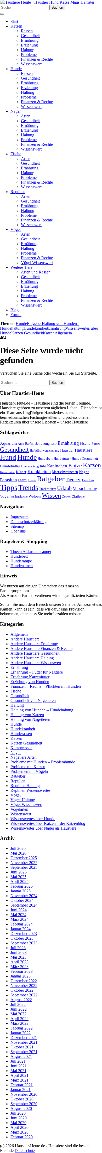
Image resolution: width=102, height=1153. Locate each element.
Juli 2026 (18, 848)
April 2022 (19, 1018)
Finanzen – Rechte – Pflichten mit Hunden (45, 686)
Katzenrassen (21, 748)
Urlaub (64, 488)
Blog (14, 310)
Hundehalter (10, 466)
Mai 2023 (18, 957)
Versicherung (85, 488)
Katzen (16, 26)
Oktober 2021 (21, 1047)
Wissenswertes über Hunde (32, 818)
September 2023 (23, 943)
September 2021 (23, 1051)
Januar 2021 (20, 1089)
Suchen (57, 7)
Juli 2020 (18, 1113)
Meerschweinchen (65, 472)
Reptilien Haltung (25, 785)
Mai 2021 (18, 1070)
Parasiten (8, 479)
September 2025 (23, 867)
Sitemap (17, 526)
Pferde (32, 480)
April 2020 (19, 1127)
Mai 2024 (18, 914)
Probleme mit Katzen (27, 766)
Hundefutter (62, 459)
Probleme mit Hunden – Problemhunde (42, 762)
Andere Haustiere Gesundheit (34, 653)
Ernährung (29, 40)
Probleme (29, 54)
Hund (8, 457)
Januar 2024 (20, 929)
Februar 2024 (21, 924)
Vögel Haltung (22, 800)
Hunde (16, 68)
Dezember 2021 (23, 1037)
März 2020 (19, 1132)
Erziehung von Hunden (29, 681)
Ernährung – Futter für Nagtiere (36, 672)
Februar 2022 (21, 1028)
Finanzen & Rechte (37, 59)
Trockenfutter (47, 489)
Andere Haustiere (24, 639)
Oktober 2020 (21, 1099)
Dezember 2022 (23, 981)
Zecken (66, 496)
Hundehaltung (30, 466)
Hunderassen (21, 733)
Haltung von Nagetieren (30, 719)
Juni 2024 (18, 910)
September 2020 (23, 1104)
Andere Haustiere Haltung (32, 658)
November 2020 (23, 1094)
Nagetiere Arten (23, 757)
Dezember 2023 (23, 933)
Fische (15, 154)
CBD (53, 443)
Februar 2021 (21, 1085)
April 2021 (19, 1075)
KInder (21, 472)
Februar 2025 (21, 886)
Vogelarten (19, 809)
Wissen (51, 495)
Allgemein (63, 333)
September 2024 (23, 905)
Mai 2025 (18, 877)
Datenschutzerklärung (28, 521)
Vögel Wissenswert (37, 262)
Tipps (8, 487)
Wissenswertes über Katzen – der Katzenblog (47, 823)
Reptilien (17, 191)
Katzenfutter (7, 472)
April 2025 (19, 881)
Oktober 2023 (21, 938)
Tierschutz (88, 480)
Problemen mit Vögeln (29, 771)
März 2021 (19, 1080)
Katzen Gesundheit (27, 333)
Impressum (19, 517)
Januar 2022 (20, 1033)
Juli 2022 (18, 1004)
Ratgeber (34, 323)
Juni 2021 (18, 1066)
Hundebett (45, 459)
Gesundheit (30, 35)
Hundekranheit (36, 328)
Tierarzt (73, 479)
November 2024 (23, 895)
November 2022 (23, 985)
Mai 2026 (18, 853)
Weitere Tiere (21, 267)
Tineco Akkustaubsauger (30, 551)
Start (14, 21)
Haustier (67, 450)
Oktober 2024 (21, 900)
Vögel (15, 229)
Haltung (27, 50)
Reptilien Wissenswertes (30, 790)
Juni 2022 (18, 1009)
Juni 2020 (18, 1118)
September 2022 (23, 995)
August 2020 (21, 1108)
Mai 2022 (18, 1014)
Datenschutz (25, 1150)
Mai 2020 (18, 1122)
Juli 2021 (18, 1061)
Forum (15, 314)
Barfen (29, 444)
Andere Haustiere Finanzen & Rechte (41, 648)
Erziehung (29, 45)
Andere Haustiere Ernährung (34, 644)
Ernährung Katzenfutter (29, 677)
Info (43, 466)
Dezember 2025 (23, 858)
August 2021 (21, 1056)
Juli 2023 (18, 947)
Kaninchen (57, 465)
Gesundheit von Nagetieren (33, 700)
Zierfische (78, 496)
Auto (21, 444)
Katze (75, 465)
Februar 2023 (21, 971)
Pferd (22, 480)
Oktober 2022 (21, 990)
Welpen (35, 496)
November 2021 (23, 1042)
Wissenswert (31, 64)
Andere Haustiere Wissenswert (35, 662)
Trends (28, 488)
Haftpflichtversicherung (44, 450)
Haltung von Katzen (27, 714)
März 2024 (19, 919)
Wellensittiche (18, 496)
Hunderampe (21, 561)
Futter (96, 444)
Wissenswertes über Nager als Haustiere (43, 828)
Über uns (18, 531)
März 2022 (19, 1023)
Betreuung (42, 443)
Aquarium (8, 443)
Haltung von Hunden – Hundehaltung (41, 710)
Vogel (4, 496)
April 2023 (19, 962)
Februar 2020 (21, 1137)
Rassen (27, 31)
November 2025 (23, 862)
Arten (25, 116)
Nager (15, 111)
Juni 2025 (18, 872)
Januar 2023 (20, 976)
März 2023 (19, 966)
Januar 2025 (20, 891)
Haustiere (84, 450)
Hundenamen (21, 565)
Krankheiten (39, 471)
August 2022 (21, 999)
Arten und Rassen (35, 272)
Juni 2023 (18, 952)
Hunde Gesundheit (85, 459)
